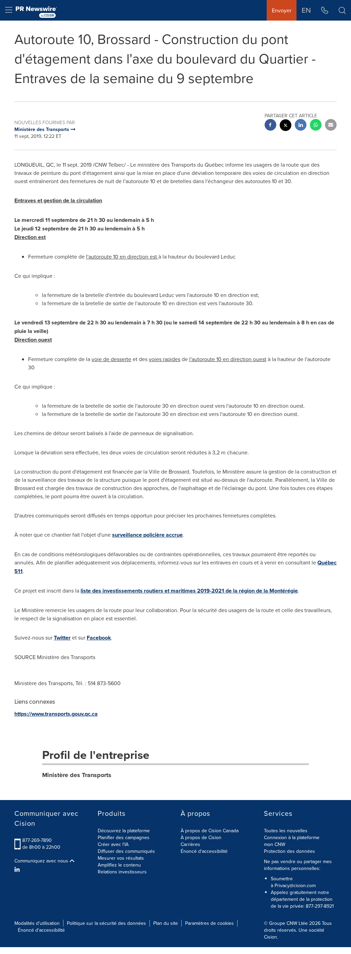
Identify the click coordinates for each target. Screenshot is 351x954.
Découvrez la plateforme (124, 830)
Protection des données (289, 851)
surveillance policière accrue (147, 535)
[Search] (342, 10)
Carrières (190, 844)
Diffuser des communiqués (126, 851)
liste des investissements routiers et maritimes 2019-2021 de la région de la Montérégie (189, 591)
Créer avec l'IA (113, 844)
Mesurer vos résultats (121, 858)
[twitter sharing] (285, 126)
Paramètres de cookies (209, 923)
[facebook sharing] (270, 125)
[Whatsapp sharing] (316, 125)
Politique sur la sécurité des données (106, 923)
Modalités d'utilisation (37, 923)
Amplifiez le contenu (119, 864)
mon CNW (274, 844)
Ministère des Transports (76, 775)
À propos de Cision (201, 837)
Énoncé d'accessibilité (204, 851)
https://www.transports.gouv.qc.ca (56, 714)
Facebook (99, 638)
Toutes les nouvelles (285, 830)
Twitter (62, 638)
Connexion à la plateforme (291, 837)
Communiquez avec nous (42, 860)
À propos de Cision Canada (210, 830)
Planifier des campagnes (123, 837)
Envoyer (281, 10)
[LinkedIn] (18, 869)
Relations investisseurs (122, 871)
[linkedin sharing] (300, 125)
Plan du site (165, 923)
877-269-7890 (37, 840)
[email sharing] (331, 125)
